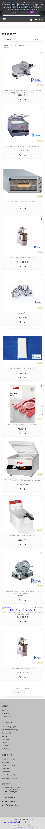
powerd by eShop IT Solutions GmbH (16, 822)
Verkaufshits (6, 716)
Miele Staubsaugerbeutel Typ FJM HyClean (22, 424)
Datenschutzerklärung (10, 730)
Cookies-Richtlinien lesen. (20, 12)
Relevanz (16, 39)
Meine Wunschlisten (9, 775)
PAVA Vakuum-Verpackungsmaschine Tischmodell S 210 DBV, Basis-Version (22, 613)
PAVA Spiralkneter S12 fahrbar (22, 257)
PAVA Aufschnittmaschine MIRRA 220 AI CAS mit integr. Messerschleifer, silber (22, 92)
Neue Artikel (6, 713)
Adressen (5, 768)
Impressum (6, 739)
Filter (35, 39)
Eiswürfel (22, 313)
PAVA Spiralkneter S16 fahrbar (22, 668)
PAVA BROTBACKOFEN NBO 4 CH (22, 202)
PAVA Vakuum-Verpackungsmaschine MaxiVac (22, 480)
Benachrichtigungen (9, 778)
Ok (31, 12)
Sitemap (5, 746)
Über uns (5, 736)
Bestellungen (6, 762)
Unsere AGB (6, 733)
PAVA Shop (6, 749)
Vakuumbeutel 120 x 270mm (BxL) (23, 369)
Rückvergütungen (8, 765)
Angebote (5, 710)
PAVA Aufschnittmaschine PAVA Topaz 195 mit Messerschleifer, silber (22, 592)
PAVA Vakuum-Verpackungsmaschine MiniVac (22, 146)
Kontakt (5, 742)
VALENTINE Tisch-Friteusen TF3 (22, 536)
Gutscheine (6, 772)
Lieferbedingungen (9, 726)
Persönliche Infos (8, 759)
